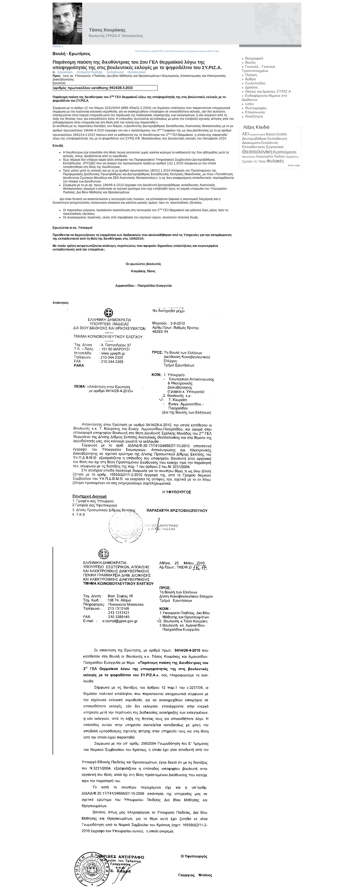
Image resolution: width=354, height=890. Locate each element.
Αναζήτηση (254, 116)
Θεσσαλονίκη (137, 72)
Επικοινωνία (255, 112)
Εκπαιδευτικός (253, 147)
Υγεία (262, 161)
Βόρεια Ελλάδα (276, 134)
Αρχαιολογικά (257, 134)
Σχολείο (247, 161)
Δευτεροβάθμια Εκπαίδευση (264, 138)
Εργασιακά (65, 72)
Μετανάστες (249, 156)
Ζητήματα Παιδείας (89, 72)
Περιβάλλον (292, 156)
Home (57, 46)
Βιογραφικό (254, 58)
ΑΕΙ (245, 134)
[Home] (177, 43)
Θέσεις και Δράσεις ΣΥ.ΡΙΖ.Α (268, 91)
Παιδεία (279, 156)
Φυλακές (275, 161)
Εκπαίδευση (115, 72)
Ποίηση (251, 75)
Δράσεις (251, 87)
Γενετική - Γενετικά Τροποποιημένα (258, 68)
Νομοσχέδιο (264, 156)
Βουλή (250, 62)
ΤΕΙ (255, 161)
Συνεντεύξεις (255, 83)
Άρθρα (250, 79)
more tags (294, 165)
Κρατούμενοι (284, 152)
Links (249, 104)
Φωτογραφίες (256, 108)
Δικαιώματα (251, 143)
